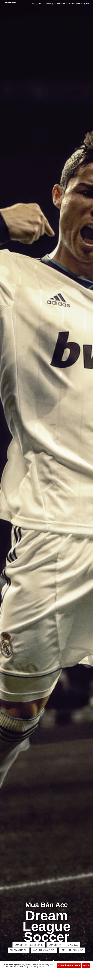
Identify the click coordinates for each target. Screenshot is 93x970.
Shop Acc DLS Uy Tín (79, 3)
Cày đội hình (61, 3)
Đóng (86, 965)
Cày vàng (48, 3)
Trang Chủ (37, 3)
